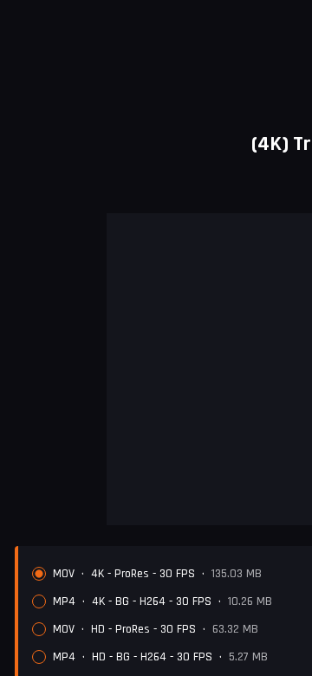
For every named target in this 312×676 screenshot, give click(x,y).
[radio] (39, 574)
